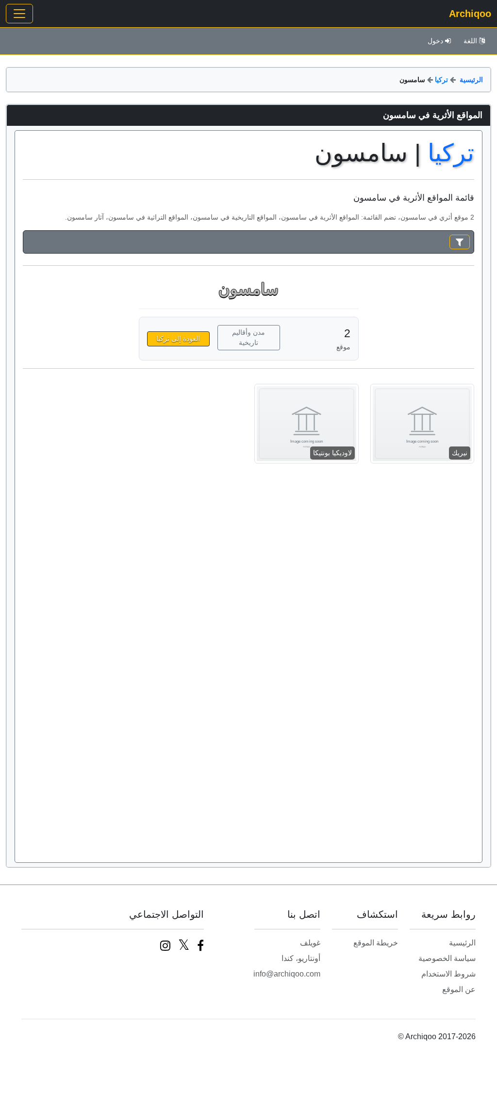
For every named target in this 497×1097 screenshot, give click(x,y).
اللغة (470, 41)
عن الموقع (459, 989)
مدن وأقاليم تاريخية (248, 337)
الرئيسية (471, 80)
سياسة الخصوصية (447, 958)
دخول (435, 41)
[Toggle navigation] (19, 13)
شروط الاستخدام (448, 974)
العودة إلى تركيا (178, 339)
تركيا (441, 80)
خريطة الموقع (375, 943)
